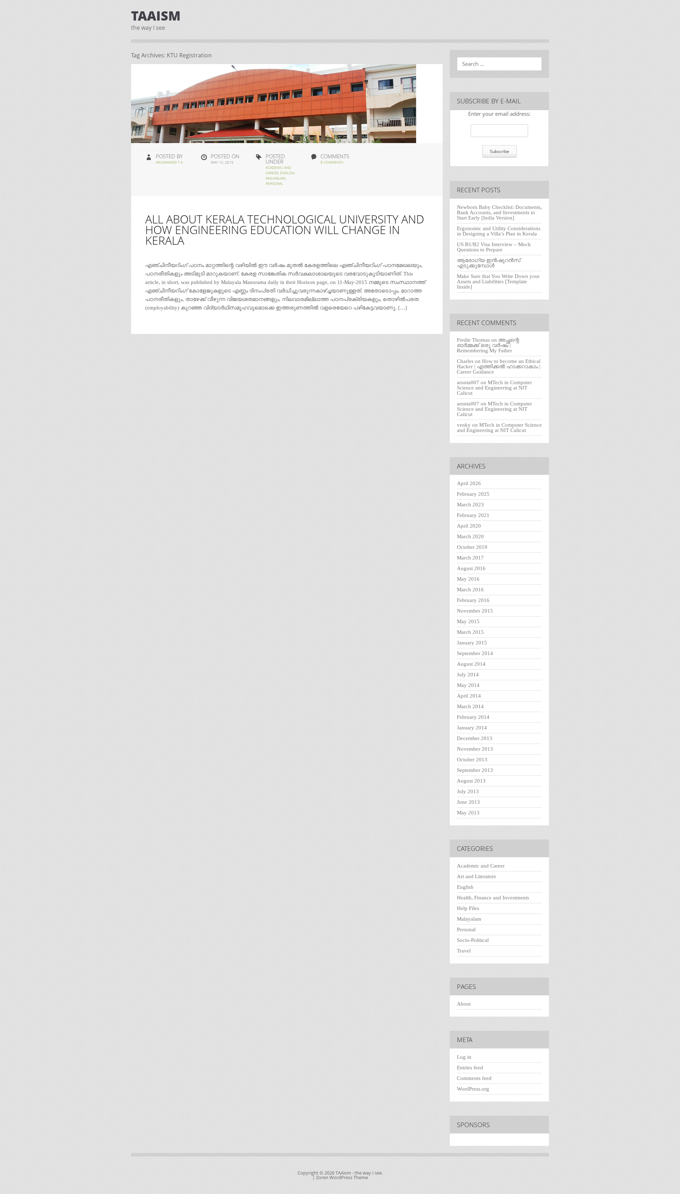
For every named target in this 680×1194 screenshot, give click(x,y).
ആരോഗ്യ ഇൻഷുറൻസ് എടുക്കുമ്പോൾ (488, 262)
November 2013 (475, 749)
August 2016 (471, 568)
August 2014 (471, 664)
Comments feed (474, 1078)
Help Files (468, 908)
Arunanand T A (169, 162)
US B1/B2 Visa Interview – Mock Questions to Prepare (494, 246)
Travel (464, 951)
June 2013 (468, 802)
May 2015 (468, 621)
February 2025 (473, 494)
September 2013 (475, 770)
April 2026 (469, 483)
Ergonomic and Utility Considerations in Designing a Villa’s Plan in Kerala (498, 231)
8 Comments (332, 162)
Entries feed (470, 1067)
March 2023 (470, 504)
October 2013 (472, 759)
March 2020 (470, 536)
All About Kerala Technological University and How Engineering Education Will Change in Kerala (284, 229)
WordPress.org (473, 1089)
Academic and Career (481, 866)
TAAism (156, 15)
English (287, 172)
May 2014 (468, 685)
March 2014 (470, 706)
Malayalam (275, 178)
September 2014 (475, 653)
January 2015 (472, 643)
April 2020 (469, 526)
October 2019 (472, 547)
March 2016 (470, 589)
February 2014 (473, 717)
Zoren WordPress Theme (342, 1177)
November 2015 (475, 611)
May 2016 (468, 579)
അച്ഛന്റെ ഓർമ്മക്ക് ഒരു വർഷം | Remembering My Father (488, 345)
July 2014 (468, 674)
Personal (274, 183)
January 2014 (472, 727)
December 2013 (474, 738)
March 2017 (470, 558)
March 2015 (470, 632)
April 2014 (469, 696)
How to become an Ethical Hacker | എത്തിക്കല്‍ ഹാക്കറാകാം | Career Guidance (498, 366)
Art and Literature (476, 876)
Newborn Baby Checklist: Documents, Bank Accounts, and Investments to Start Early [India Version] (499, 212)
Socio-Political (473, 940)
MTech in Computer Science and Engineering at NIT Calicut (494, 388)
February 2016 (473, 600)
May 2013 (468, 812)
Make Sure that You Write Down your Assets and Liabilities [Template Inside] (498, 281)
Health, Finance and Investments (493, 897)
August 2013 (471, 781)
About (464, 1004)
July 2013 (468, 791)
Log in (464, 1057)
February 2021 (473, 515)
